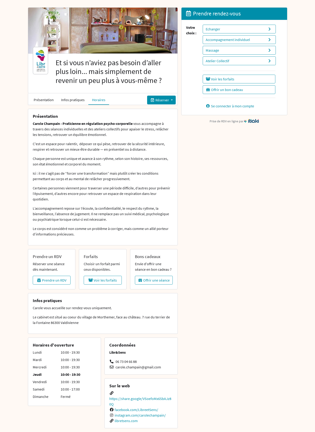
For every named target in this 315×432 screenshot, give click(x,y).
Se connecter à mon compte (232, 106)
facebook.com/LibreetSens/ (136, 409)
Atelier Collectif (217, 61)
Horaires (98, 99)
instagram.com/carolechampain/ (140, 415)
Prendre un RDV (53, 280)
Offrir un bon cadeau (226, 89)
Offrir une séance (156, 280)
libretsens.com (126, 420)
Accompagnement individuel (228, 39)
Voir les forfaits (105, 280)
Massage (212, 50)
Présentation (44, 99)
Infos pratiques (73, 99)
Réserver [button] (162, 100)
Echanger (213, 29)
